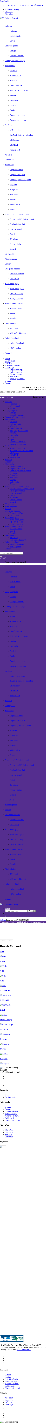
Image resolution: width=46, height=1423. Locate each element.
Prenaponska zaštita (12, 269)
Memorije (13, 80)
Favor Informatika (24, 1350)
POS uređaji (9, 254)
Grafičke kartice (16, 85)
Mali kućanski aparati (18, 333)
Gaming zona (10, 160)
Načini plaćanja (16, 372)
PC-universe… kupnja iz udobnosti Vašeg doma (24, 5)
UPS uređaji (14, 279)
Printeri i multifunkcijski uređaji (17, 214)
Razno (12, 209)
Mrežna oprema (11, 259)
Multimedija (9, 165)
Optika (12, 110)
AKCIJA (8, 363)
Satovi (12, 313)
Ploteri (12, 234)
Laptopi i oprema (11, 46)
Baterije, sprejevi (16, 298)
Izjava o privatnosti (17, 379)
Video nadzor (15, 204)
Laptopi (13, 51)
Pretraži (32, 911)
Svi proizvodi (10, 361)
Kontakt (8, 383)
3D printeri (14, 239)
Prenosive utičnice (17, 274)
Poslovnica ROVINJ (13, 365)
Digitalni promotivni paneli (20, 180)
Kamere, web (15, 150)
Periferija (8, 125)
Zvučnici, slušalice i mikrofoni (21, 135)
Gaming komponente (18, 120)
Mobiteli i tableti (16, 308)
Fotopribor (14, 189)
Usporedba (9, 1132)
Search (7, 909)
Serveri (12, 41)
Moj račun (9, 14)
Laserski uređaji (16, 229)
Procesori (13, 71)
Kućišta (13, 95)
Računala (8, 26)
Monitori (8, 155)
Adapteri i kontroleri (18, 115)
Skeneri (13, 249)
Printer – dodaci (16, 244)
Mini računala (15, 36)
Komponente (10, 66)
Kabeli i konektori (12, 338)
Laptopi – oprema (17, 56)
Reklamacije (14, 376)
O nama (8, 381)
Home (7, 359)
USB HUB (14, 145)
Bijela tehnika (10, 323)
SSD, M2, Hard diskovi (19, 90)
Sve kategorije (10, 1097)
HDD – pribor (15, 348)
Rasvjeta (13, 199)
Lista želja (9, 1137)
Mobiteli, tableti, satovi (14, 303)
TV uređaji (14, 328)
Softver (8, 264)
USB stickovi (15, 140)
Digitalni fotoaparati (17, 175)
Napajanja (14, 100)
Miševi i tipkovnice (17, 130)
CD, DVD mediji (16, 294)
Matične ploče (15, 75)
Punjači (13, 318)
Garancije (8, 353)
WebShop (9, 12)
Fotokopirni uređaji (17, 224)
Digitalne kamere (16, 170)
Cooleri (13, 105)
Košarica (8, 1134)
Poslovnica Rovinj (12, 9)
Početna (3, 920)
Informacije (9, 367)
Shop (7, 1095)
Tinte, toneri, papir (12, 284)
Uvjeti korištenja (16, 370)
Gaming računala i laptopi (15, 61)
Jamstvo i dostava (16, 374)
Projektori (13, 184)
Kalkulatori (14, 194)
